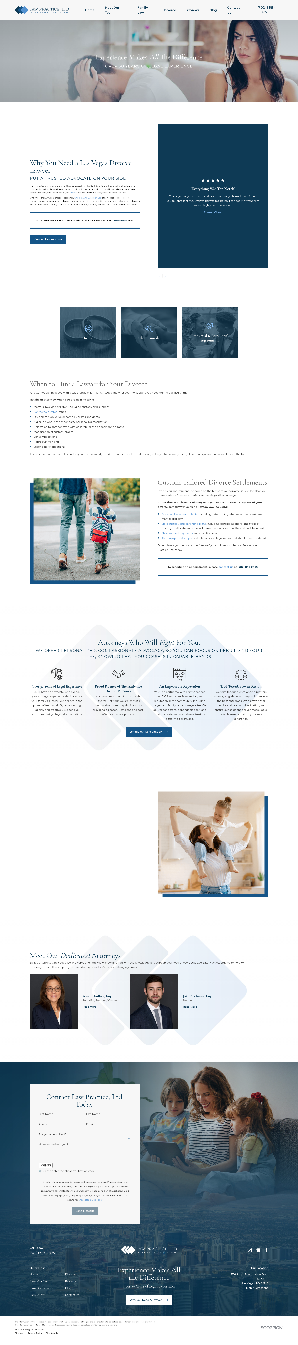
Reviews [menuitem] (192, 10)
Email (89, 1124)
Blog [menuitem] (213, 10)
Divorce (70, 1274)
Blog (68, 1288)
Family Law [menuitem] (143, 10)
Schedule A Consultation (146, 731)
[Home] (42, 10)
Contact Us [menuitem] (233, 10)
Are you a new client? (53, 1134)
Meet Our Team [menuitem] (112, 10)
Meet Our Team (40, 1281)
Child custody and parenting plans (183, 523)
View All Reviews (45, 239)
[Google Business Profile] (258, 1250)
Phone (43, 1124)
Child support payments (177, 533)
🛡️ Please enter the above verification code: (67, 1171)
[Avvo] (250, 1250)
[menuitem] (19, 1333)
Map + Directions (257, 1287)
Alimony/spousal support (177, 538)
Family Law (37, 1295)
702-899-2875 (42, 1253)
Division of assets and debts (179, 514)
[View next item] (165, 276)
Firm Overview (39, 1288)
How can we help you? (53, 1144)
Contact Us (72, 1295)
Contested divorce (45, 412)
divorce (73, 192)
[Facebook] (266, 1250)
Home (34, 1274)
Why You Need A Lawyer (146, 1300)
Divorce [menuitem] (170, 10)
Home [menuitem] (89, 10)
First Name (46, 1114)
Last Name (93, 1114)
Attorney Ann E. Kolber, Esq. (87, 198)
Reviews (70, 1281)
